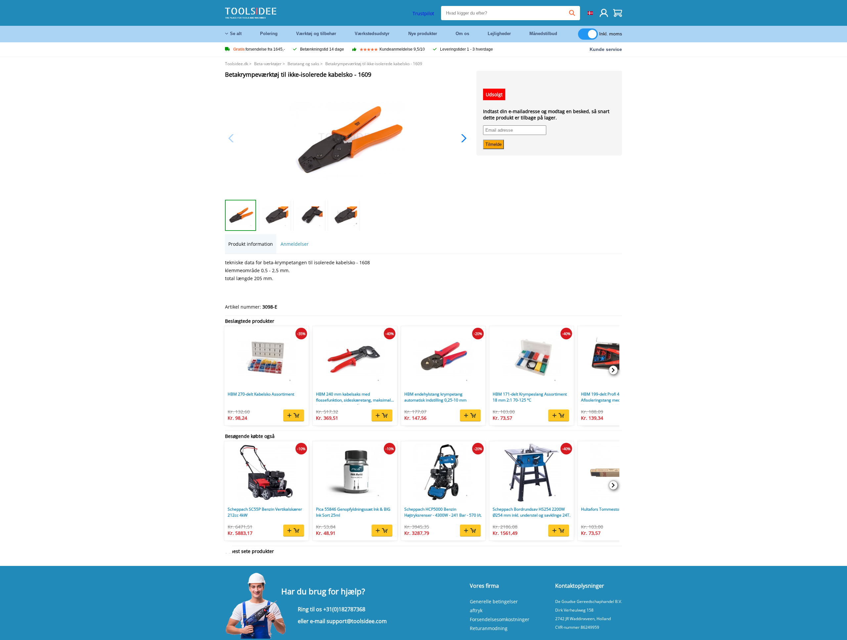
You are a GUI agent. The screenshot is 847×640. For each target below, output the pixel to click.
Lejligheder (499, 33)
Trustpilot (423, 13)
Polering (269, 33)
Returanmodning (489, 628)
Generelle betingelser (494, 601)
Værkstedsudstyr (372, 33)
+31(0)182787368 (344, 609)
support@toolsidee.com (357, 621)
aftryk (476, 610)
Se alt (236, 33)
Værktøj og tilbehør (316, 33)
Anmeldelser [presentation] (295, 244)
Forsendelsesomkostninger (499, 619)
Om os (462, 33)
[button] (462, 138)
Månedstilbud (543, 33)
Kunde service (606, 49)
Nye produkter (422, 33)
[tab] (250, 244)
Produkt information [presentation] (250, 244)
